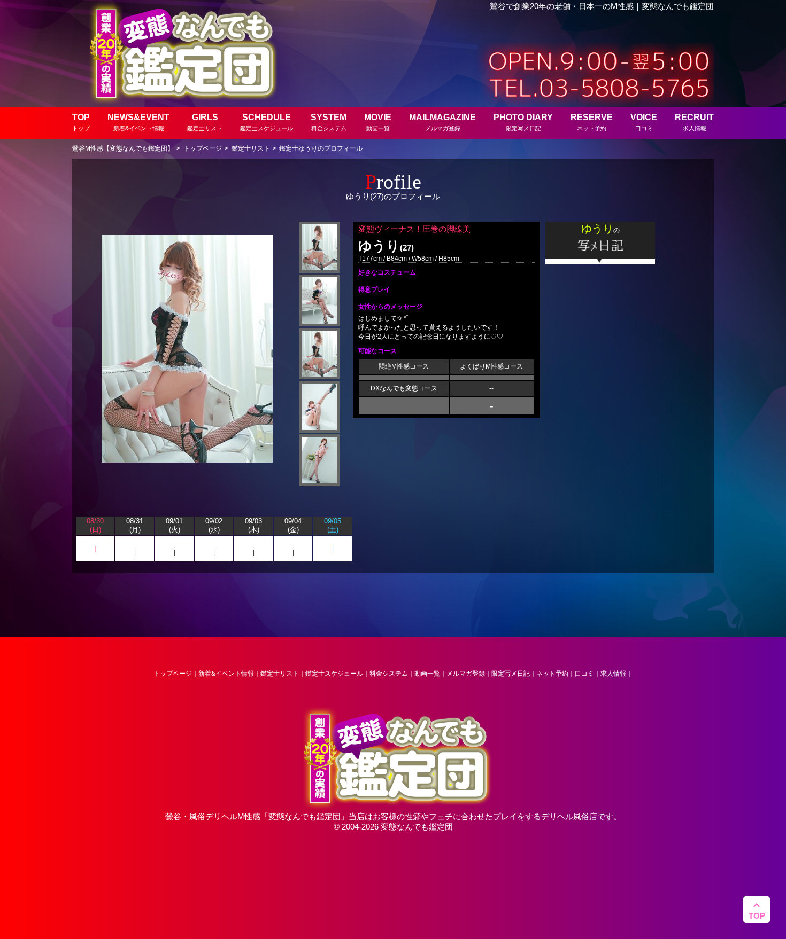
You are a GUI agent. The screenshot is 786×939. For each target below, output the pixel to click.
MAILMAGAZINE (442, 122)
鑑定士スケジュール (334, 673)
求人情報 (613, 673)
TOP (81, 122)
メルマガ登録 (465, 673)
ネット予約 (552, 673)
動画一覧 (427, 673)
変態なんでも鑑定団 (304, 816)
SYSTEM (328, 122)
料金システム (388, 673)
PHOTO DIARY (523, 122)
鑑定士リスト (279, 673)
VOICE (643, 122)
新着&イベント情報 (226, 673)
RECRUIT (694, 122)
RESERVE (592, 122)
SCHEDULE (266, 122)
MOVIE (377, 122)
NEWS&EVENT (138, 122)
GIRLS (204, 122)
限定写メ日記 (510, 673)
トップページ (172, 673)
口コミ (584, 673)
